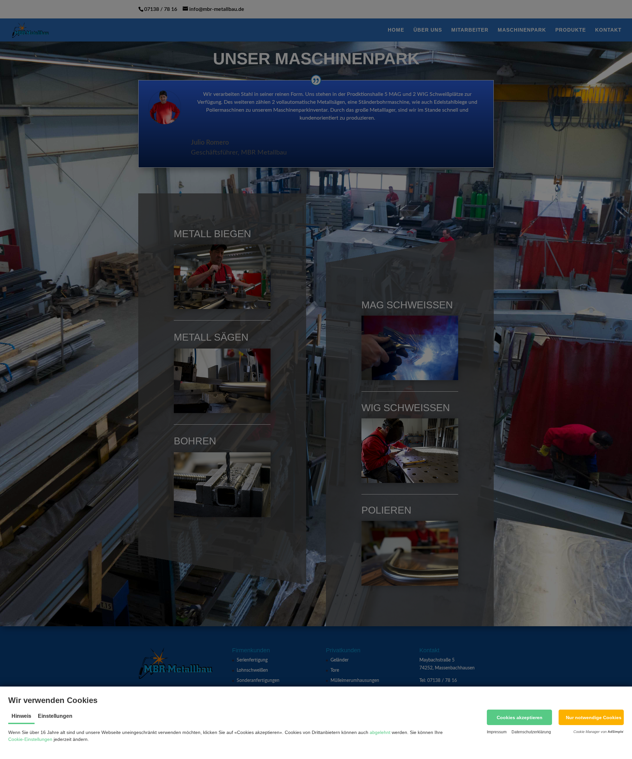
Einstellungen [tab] (55, 716)
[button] (519, 717)
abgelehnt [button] (380, 732)
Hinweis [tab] (21, 716)
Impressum (497, 732)
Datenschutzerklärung (531, 732)
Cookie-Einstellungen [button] (30, 739)
